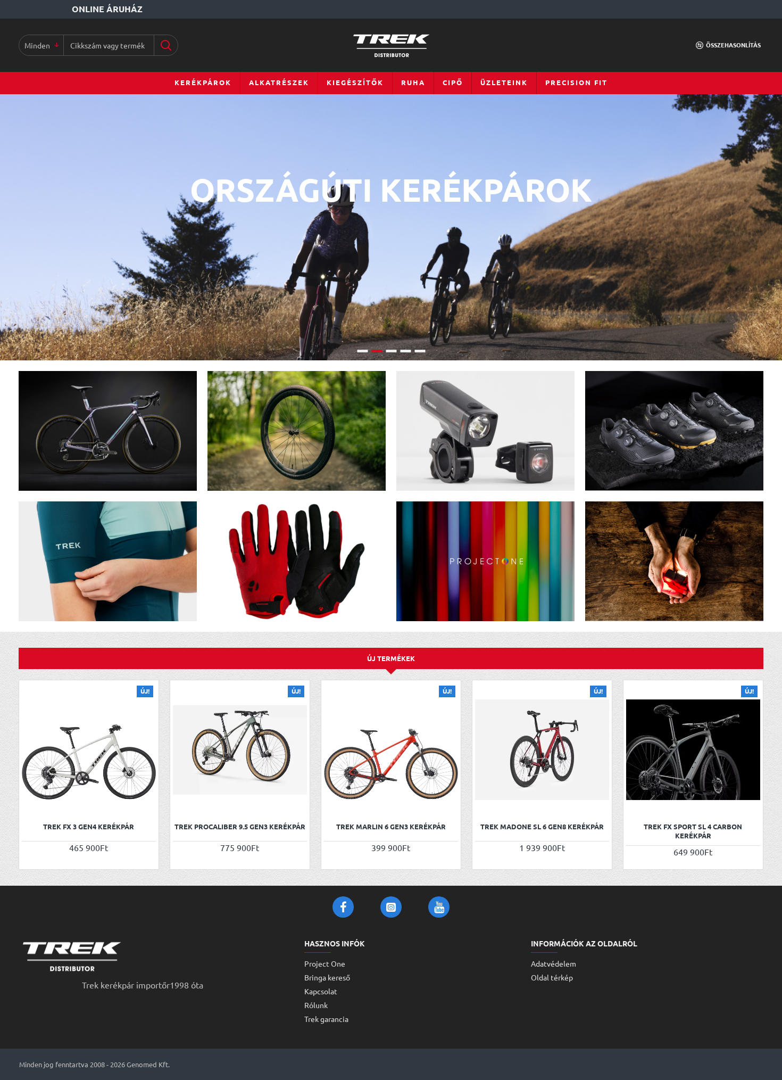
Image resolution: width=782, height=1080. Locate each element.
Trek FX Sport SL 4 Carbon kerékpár (693, 831)
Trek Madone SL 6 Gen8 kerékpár (542, 826)
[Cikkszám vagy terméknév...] (166, 45)
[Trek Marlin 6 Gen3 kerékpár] (391, 750)
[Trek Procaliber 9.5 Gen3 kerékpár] (240, 750)
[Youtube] (439, 907)
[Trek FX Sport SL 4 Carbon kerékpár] (693, 750)
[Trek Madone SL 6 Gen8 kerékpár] (542, 750)
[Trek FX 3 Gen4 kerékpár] (89, 750)
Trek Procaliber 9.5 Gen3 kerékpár (239, 826)
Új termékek (391, 658)
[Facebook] (343, 907)
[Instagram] (391, 907)
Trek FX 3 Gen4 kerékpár (88, 826)
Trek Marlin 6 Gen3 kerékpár (391, 826)
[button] (31, 802)
